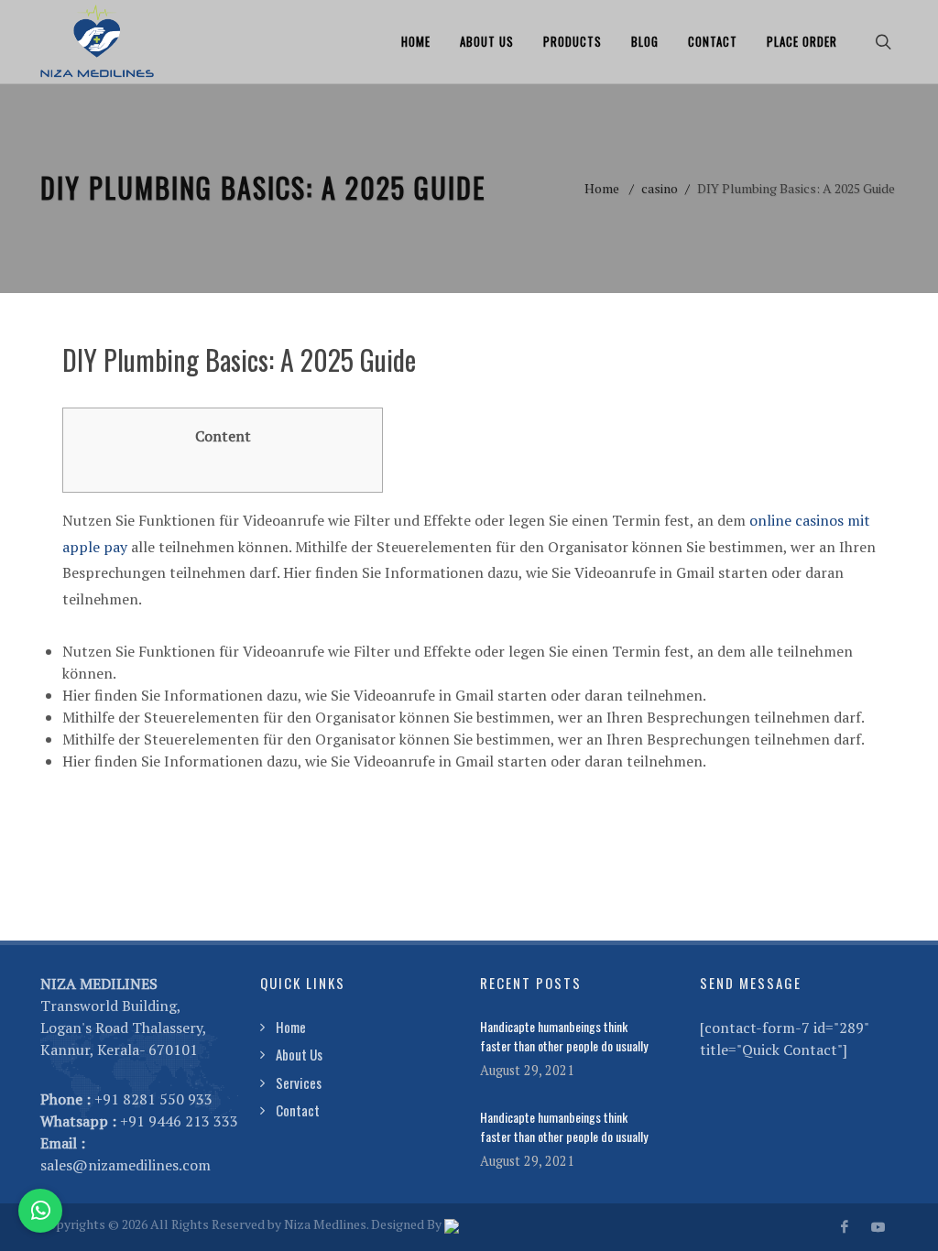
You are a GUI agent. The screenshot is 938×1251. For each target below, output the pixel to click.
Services (299, 1082)
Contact (712, 41)
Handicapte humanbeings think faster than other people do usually (564, 1036)
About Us (487, 41)
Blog (645, 41)
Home (416, 41)
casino (659, 188)
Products (572, 41)
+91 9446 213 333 (179, 1121)
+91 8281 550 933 (153, 1099)
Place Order (802, 41)
